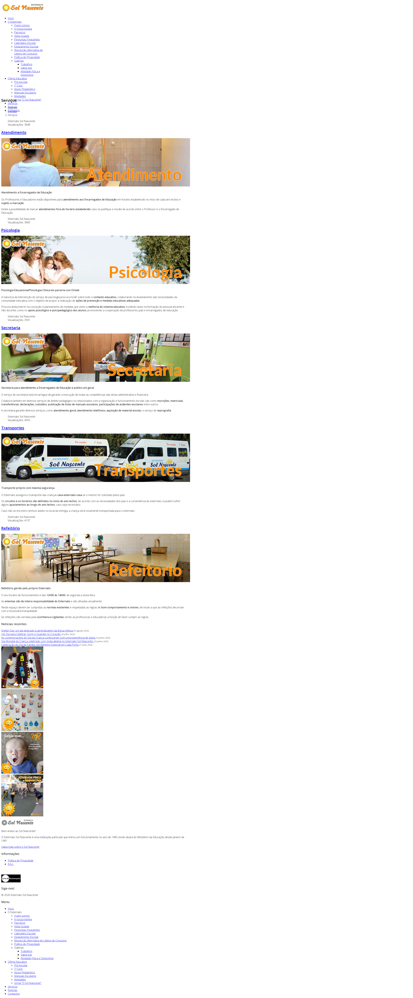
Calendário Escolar (25, 43)
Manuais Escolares (25, 92)
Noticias (12, 107)
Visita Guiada (21, 36)
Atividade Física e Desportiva (30, 73)
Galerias (19, 60)
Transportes (12, 427)
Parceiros (19, 32)
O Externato (15, 22)
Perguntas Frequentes (27, 39)
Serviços (12, 103)
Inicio (11, 18)
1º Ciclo (18, 85)
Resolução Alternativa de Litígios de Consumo (28, 51)
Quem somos (22, 25)
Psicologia (10, 230)
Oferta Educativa (17, 78)
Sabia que (26, 68)
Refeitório (10, 528)
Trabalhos (26, 64)
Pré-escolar (21, 82)
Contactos (14, 110)
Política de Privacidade (27, 57)
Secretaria (10, 327)
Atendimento (13, 132)
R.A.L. (11, 864)
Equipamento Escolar (26, 46)
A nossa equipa (23, 29)
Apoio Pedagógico (24, 89)
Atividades (20, 96)
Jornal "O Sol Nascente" (27, 99)
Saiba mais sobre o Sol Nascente (20, 847)
